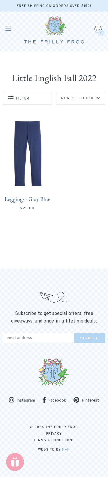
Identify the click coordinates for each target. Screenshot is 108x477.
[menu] (7, 28)
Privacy (54, 434)
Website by (54, 450)
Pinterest (90, 400)
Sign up (89, 338)
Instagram (25, 400)
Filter (22, 98)
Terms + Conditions (54, 440)
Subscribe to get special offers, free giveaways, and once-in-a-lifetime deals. (54, 317)
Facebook (57, 400)
